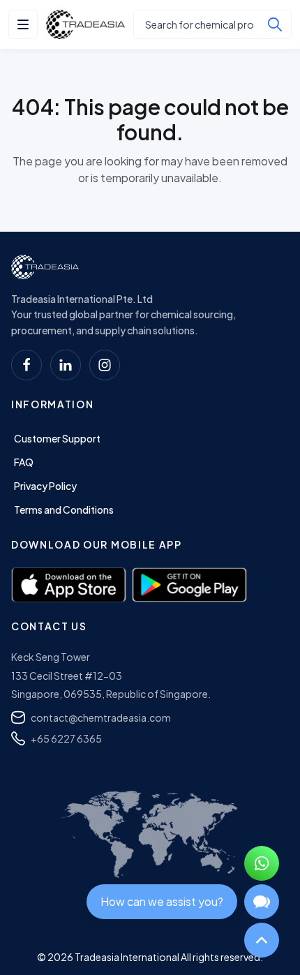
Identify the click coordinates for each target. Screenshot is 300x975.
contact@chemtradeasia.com (101, 717)
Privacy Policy (45, 485)
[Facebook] (26, 365)
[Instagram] (104, 365)
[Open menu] (23, 24)
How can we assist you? (161, 901)
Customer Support (57, 438)
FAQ (23, 462)
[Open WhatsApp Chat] (261, 863)
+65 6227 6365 (66, 738)
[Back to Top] (261, 940)
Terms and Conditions (64, 509)
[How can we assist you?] (261, 901)
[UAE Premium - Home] (85, 24)
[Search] (275, 24)
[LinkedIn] (65, 365)
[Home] (45, 267)
